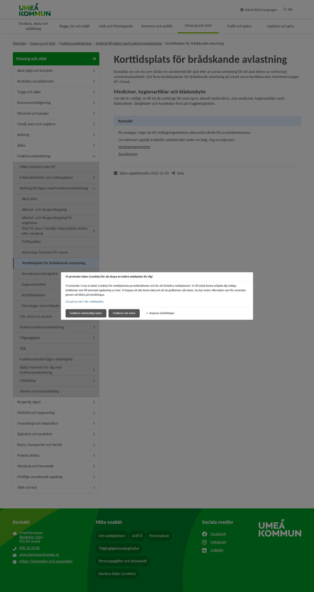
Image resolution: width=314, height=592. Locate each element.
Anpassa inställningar (162, 313)
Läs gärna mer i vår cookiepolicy (85, 301)
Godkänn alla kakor (124, 313)
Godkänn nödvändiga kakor (86, 313)
